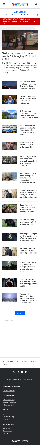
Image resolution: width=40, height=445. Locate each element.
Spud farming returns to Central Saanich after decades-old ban (27, 208)
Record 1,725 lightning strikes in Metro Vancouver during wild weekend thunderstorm (28, 298)
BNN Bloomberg (8, 417)
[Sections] (4, 4)
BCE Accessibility (9, 391)
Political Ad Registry (9, 405)
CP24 (4, 414)
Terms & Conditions (9, 402)
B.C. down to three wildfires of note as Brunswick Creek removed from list (28, 85)
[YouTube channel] (22, 372)
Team (5, 364)
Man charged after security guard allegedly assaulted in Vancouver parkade (28, 161)
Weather (6, 15)
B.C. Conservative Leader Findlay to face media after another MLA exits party (27, 130)
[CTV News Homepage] (20, 4)
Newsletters (33, 361)
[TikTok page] (18, 372)
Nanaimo (30, 15)
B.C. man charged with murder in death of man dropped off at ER (29, 282)
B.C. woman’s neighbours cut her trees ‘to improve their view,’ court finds (29, 114)
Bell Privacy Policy (9, 400)
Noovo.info (6, 428)
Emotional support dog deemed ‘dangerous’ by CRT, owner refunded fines (28, 266)
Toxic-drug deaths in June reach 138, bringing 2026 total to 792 (19, 56)
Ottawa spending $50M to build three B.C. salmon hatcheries (28, 99)
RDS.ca (5, 433)
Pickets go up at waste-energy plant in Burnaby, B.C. (28, 145)
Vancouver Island (18, 15)
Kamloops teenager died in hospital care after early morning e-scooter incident (28, 237)
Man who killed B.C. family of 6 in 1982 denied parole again (28, 250)
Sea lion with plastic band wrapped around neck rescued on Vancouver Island (28, 177)
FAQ (25, 361)
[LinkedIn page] (26, 372)
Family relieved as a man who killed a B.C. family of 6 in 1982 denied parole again (29, 193)
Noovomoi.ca (7, 431)
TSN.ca (5, 419)
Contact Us (19, 361)
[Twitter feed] (13, 372)
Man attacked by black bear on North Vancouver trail (28, 222)
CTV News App (8, 361)
